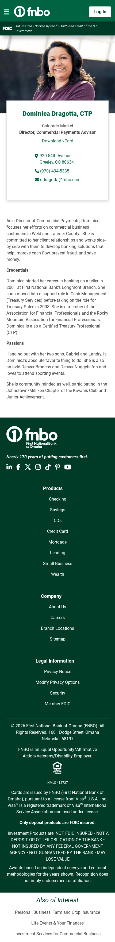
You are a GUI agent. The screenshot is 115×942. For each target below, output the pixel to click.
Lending (57, 552)
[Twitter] (28, 467)
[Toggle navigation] (7, 12)
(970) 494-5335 (54, 171)
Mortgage (57, 542)
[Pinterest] (57, 467)
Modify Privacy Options (58, 682)
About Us (57, 606)
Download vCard (57, 140)
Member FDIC (57, 703)
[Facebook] (18, 467)
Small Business (57, 563)
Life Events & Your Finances (57, 923)
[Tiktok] (48, 467)
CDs (58, 520)
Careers (58, 617)
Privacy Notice (57, 671)
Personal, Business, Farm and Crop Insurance (57, 912)
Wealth (57, 574)
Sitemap (58, 639)
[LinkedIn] (9, 467)
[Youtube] (67, 467)
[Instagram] (38, 467)
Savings (57, 509)
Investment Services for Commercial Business (57, 933)
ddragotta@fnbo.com (60, 179)
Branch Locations (57, 628)
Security (57, 693)
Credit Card (57, 531)
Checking (57, 499)
